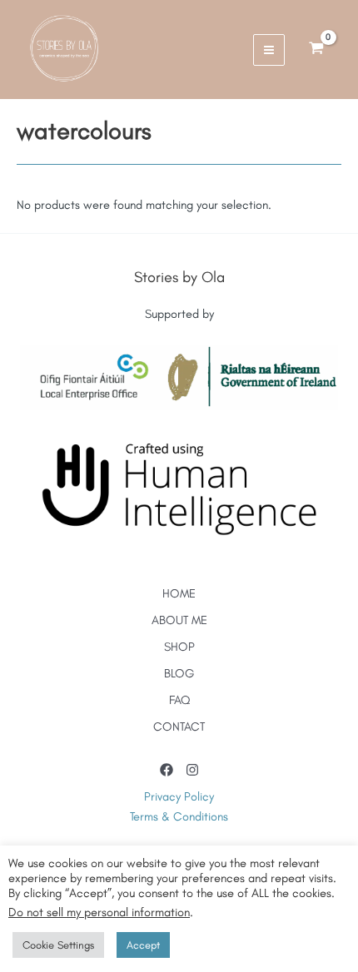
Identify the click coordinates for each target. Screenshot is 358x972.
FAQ (179, 699)
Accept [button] (143, 945)
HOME (179, 593)
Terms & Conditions (179, 816)
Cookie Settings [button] (58, 945)
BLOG (179, 673)
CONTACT (179, 726)
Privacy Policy (179, 796)
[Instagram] (192, 769)
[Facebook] (166, 769)
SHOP (179, 646)
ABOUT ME (179, 619)
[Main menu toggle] (269, 50)
